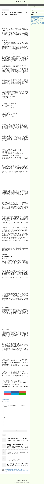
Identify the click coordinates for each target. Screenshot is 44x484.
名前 (4, 417)
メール (4, 420)
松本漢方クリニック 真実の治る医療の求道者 (22, 480)
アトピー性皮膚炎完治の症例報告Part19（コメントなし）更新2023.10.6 (15, 469)
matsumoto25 (7, 401)
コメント (5, 406)
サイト (4, 423)
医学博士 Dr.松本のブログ (22, 1)
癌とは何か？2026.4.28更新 (35, 19)
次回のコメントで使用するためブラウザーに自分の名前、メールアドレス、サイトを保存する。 (14, 428)
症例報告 (4, 399)
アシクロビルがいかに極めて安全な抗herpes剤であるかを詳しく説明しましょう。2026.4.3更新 (37, 23)
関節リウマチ (7, 399)
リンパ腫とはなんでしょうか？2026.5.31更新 (37, 18)
